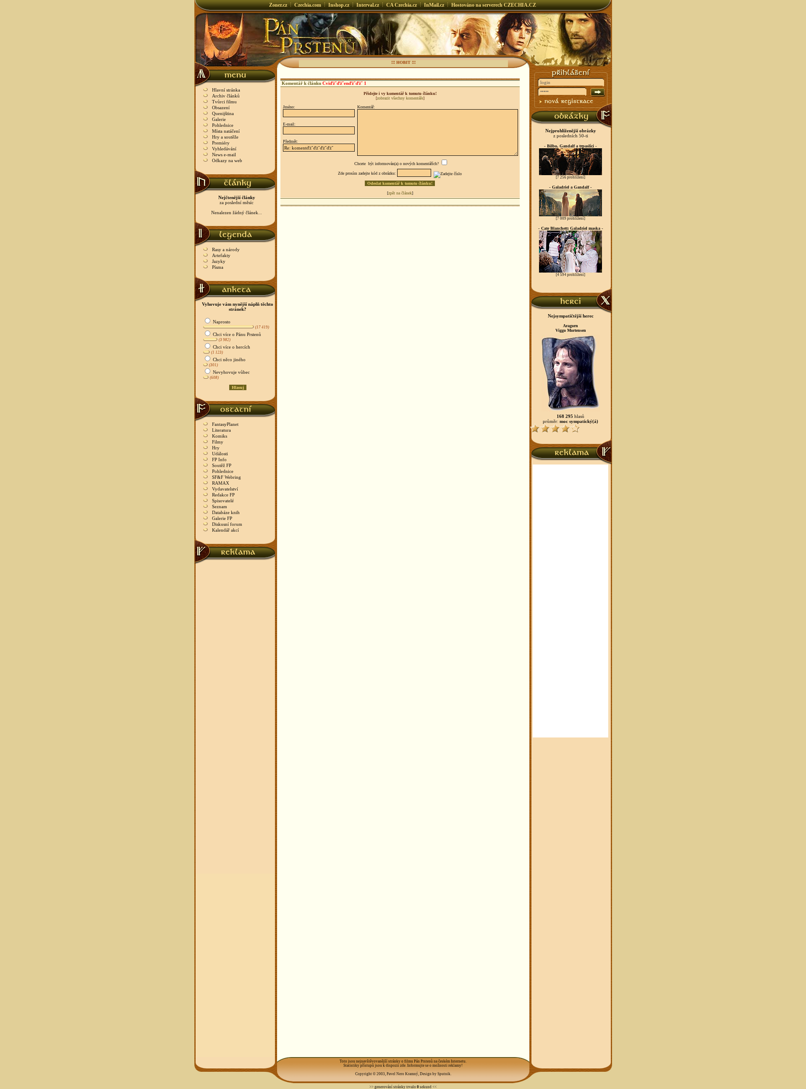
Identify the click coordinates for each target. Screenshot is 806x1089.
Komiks (219, 435)
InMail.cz (434, 5)
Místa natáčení (226, 131)
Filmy (217, 441)
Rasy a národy (226, 249)
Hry (216, 447)
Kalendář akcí (225, 530)
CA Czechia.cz (401, 5)
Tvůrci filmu (224, 101)
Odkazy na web (227, 160)
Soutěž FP (221, 465)
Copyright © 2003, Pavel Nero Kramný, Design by (396, 1074)
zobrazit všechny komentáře (400, 98)
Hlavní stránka (226, 89)
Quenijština (223, 113)
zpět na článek (400, 193)
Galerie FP (222, 518)
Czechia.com (307, 5)
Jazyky (218, 261)
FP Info (219, 459)
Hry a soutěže (225, 136)
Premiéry (221, 142)
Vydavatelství (225, 488)
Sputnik (443, 1074)
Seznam (219, 506)
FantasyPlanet (225, 424)
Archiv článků (226, 95)
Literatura (221, 430)
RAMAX (220, 482)
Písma (217, 267)
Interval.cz (367, 5)
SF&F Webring (226, 477)
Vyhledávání (224, 148)
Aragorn (570, 325)
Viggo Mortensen (570, 330)
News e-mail (224, 154)
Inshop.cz (338, 5)
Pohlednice (222, 125)
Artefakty (221, 255)
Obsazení (221, 107)
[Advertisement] (235, 690)
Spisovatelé (223, 500)
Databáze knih (226, 512)
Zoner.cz (278, 5)
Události (220, 453)
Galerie (219, 119)
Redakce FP (223, 494)
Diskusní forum (227, 524)
